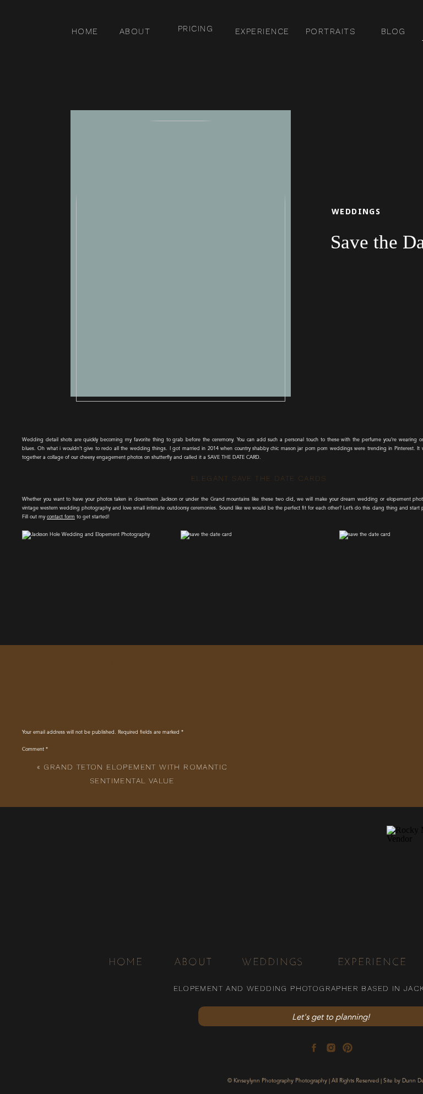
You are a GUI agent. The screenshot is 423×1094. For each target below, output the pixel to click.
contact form (61, 516)
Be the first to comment (80, 663)
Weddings (356, 211)
